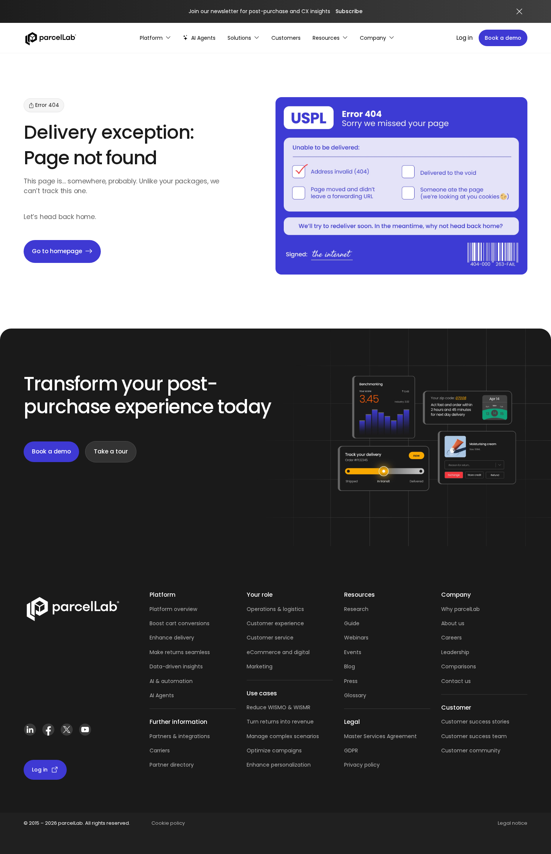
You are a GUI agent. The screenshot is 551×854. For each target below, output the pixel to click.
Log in (464, 37)
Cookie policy (168, 823)
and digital (295, 652)
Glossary (355, 695)
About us (452, 623)
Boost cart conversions (180, 623)
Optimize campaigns (274, 750)
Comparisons (458, 666)
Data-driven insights (176, 666)
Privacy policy (362, 764)
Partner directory (172, 764)
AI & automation (171, 681)
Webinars (356, 637)
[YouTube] (85, 732)
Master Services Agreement (380, 736)
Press (351, 681)
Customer (261, 637)
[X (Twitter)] (66, 732)
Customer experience (275, 623)
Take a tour (111, 451)
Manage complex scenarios (283, 736)
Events (352, 652)
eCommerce (264, 652)
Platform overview (173, 609)
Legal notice (512, 823)
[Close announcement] (520, 12)
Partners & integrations (180, 736)
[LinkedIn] (30, 732)
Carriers (160, 750)
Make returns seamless (180, 652)
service (284, 637)
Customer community (470, 750)
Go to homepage (57, 251)
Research (356, 609)
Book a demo (503, 38)
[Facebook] (48, 732)
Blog (349, 666)
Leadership (455, 652)
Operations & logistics (275, 609)
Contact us (456, 681)
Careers (451, 637)
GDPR (351, 750)
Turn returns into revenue (280, 721)
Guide (351, 623)
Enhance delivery (172, 637)
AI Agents (162, 695)
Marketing (260, 666)
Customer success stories (475, 721)
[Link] (72, 610)
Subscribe (348, 11)
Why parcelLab (460, 609)
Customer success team (474, 736)
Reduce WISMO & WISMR (278, 707)
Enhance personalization (279, 764)
